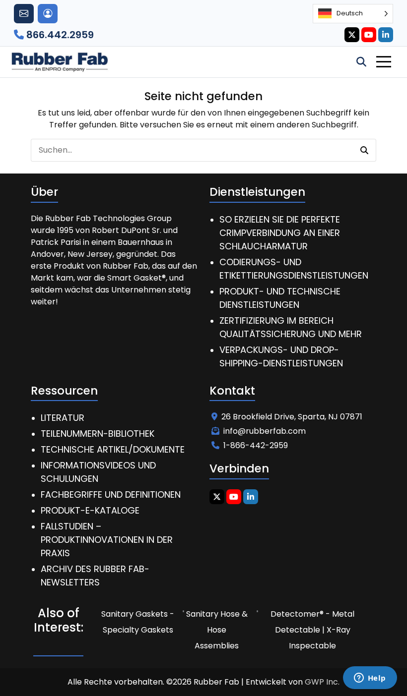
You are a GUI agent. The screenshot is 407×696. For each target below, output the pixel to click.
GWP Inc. (322, 682)
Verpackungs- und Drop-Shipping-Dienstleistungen (281, 356)
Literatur (62, 417)
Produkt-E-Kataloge (90, 510)
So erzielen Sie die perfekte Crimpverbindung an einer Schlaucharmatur (279, 232)
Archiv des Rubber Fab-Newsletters (95, 575)
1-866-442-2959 (255, 445)
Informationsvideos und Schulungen (98, 472)
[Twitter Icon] (351, 34)
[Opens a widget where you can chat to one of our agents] (369, 678)
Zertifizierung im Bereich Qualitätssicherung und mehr (290, 327)
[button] (364, 150)
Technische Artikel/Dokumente (113, 449)
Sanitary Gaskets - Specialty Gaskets (137, 622)
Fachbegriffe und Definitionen (111, 494)
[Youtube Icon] (368, 34)
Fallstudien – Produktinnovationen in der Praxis (107, 539)
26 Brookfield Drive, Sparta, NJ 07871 (291, 416)
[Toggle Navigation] (383, 62)
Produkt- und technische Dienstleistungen (279, 298)
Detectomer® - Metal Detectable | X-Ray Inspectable (312, 629)
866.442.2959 (59, 35)
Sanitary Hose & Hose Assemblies (217, 629)
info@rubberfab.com (264, 431)
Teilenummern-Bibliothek (97, 433)
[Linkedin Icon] (385, 34)
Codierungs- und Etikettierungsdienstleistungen (293, 269)
